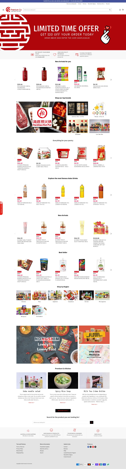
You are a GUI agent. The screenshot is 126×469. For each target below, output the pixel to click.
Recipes (42, 450)
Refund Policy (19, 450)
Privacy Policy (19, 448)
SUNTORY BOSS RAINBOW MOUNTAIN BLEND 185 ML (82, 277)
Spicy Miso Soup (63, 391)
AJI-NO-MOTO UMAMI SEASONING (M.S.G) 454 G (81, 165)
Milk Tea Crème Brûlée (94, 391)
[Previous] (3, 32)
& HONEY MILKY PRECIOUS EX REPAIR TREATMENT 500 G (61, 241)
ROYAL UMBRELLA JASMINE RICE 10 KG (99, 165)
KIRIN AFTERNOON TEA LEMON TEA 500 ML (62, 203)
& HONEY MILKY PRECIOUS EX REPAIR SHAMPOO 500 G (42, 241)
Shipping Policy (19, 452)
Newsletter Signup (92, 3)
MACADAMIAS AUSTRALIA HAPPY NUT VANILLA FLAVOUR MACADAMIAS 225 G (44, 279)
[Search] (110, 9)
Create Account (67, 456)
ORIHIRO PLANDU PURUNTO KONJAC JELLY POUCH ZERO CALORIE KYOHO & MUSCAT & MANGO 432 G (62, 89)
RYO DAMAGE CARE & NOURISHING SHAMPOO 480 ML (43, 87)
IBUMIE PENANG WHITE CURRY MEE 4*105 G (43, 165)
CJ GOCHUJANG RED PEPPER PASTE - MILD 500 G (61, 166)
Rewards (108, 3)
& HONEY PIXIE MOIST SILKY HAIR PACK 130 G (81, 240)
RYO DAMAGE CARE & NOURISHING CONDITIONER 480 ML (23, 87)
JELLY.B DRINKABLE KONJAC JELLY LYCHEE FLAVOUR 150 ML (62, 278)
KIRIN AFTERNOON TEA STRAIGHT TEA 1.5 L (100, 203)
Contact (79, 3)
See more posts (62, 410)
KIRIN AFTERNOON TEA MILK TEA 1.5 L (43, 203)
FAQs (65, 450)
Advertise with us (100, 3)
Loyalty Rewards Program (70, 452)
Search (41, 452)
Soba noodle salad (31, 391)
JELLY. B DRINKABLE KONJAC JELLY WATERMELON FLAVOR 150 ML (100, 279)
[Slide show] (63, 32)
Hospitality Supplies (44, 446)
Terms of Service (20, 446)
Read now (31, 402)
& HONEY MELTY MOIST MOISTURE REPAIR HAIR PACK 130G (24, 241)
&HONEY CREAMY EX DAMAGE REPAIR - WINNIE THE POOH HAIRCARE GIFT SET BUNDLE (99, 243)
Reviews (84, 3)
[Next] (122, 32)
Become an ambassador (71, 3)
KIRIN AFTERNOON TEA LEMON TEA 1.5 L (81, 203)
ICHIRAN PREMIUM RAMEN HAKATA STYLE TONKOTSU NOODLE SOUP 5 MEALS (24, 167)
